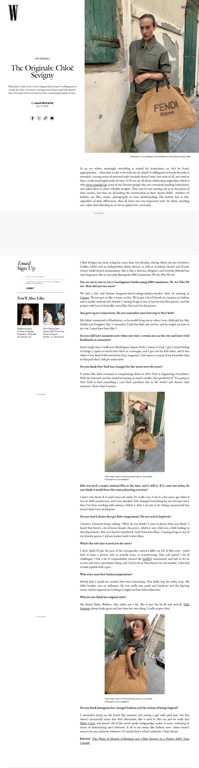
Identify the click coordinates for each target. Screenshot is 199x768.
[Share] (32, 118)
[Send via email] (52, 118)
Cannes (84, 298)
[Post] (39, 118)
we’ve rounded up (96, 185)
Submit (30, 288)
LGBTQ (147, 559)
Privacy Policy (38, 283)
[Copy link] (45, 118)
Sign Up (26, 265)
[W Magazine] (13, 12)
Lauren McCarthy (43, 103)
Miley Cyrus (87, 723)
